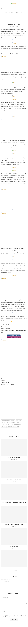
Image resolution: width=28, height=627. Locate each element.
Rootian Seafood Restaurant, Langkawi (14, 502)
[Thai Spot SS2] (14, 536)
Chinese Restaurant (6, 420)
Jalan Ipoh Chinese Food (7, 424)
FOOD (13, 420)
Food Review (18, 420)
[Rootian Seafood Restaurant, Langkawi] (14, 492)
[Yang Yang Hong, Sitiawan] (14, 558)
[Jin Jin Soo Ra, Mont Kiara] (14, 469)
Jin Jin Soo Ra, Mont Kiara (14, 479)
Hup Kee (3, 422)
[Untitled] (14, 63)
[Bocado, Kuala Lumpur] (14, 447)
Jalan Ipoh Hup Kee (17, 424)
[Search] (26, 8)
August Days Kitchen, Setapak (14, 524)
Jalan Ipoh (19, 422)
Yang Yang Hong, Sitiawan (14, 569)
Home (6, 12)
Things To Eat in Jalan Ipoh (13, 426)
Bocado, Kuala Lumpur (14, 457)
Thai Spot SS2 (14, 546)
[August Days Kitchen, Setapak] (14, 514)
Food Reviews (11, 12)
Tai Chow (4, 426)
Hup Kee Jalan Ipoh (11, 422)
